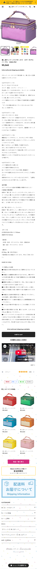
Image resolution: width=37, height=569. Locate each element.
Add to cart (18, 334)
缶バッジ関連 (5, 518)
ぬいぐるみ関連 (6, 513)
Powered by (16, 552)
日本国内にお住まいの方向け (18, 340)
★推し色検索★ (6, 540)
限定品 (3, 524)
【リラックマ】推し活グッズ (10, 529)
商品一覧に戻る (18, 462)
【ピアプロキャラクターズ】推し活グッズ (14, 535)
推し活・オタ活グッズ (8, 507)
